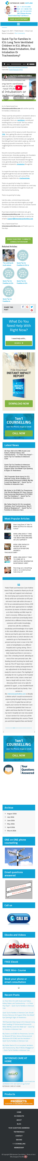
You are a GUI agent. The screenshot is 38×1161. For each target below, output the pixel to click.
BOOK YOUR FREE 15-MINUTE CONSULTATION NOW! (19, 240)
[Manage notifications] (25, 1156)
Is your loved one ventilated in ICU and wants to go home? (19, 1082)
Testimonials (19, 1132)
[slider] (32, 64)
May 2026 (10, 824)
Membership (19, 1148)
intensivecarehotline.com (17, 694)
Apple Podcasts (14, 69)
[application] (19, 64)
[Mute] (28, 64)
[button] (19, 24)
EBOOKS (19, 1140)
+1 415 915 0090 (25, 7)
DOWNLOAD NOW (19, 403)
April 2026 (11, 827)
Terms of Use (31, 1154)
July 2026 (10, 817)
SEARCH (17, 343)
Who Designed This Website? (18, 1157)
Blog (19, 1124)
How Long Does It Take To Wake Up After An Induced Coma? (22, 526)
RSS (21, 69)
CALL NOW (18, 433)
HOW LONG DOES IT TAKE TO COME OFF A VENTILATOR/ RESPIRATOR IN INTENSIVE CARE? (23, 560)
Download (24, 67)
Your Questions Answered (19, 1128)
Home (19, 1112)
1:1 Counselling (19, 1144)
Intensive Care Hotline (19, 3)
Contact (19, 1136)
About (19, 1120)
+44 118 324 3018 (25, 11)
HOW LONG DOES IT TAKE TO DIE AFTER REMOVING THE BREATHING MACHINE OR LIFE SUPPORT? (22, 537)
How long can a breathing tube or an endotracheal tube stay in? (22, 570)
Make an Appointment (19, 19)
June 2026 (11, 820)
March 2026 (11, 831)
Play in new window (14, 67)
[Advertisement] (19, 796)
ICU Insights (19, 1116)
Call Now (24, 15)
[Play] (5, 64)
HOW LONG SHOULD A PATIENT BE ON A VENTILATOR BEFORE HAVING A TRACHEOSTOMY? (16, 548)
